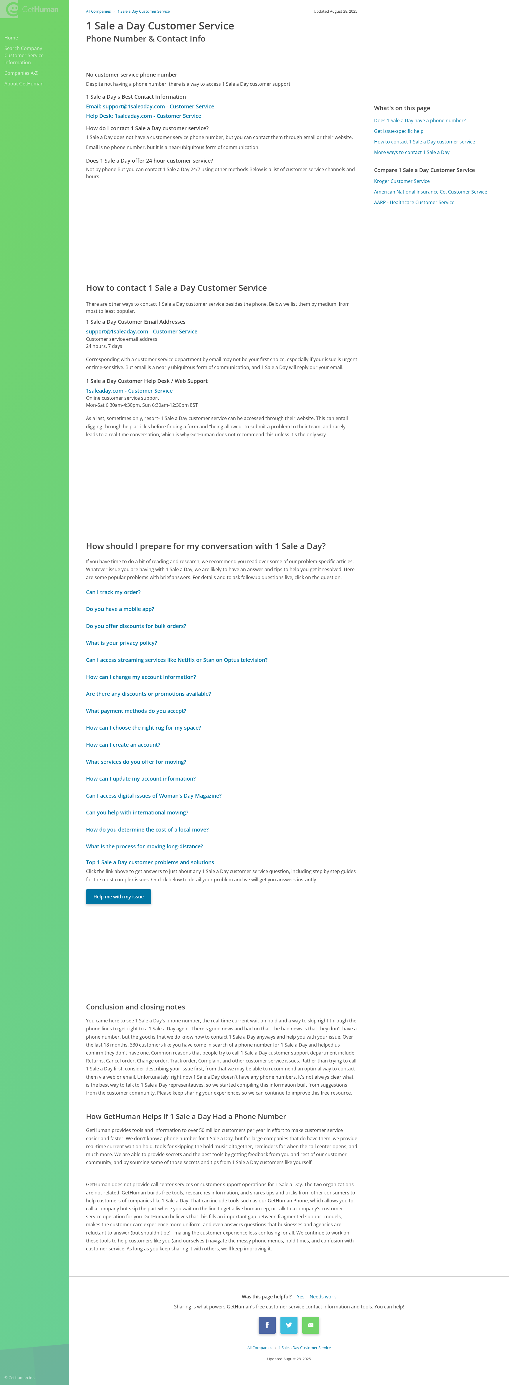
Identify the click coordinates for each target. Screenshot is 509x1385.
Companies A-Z (21, 73)
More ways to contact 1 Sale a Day (411, 152)
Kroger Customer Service (402, 181)
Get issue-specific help (399, 131)
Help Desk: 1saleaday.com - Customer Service (143, 115)
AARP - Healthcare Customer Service (414, 202)
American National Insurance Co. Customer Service (430, 192)
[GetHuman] (29, 9)
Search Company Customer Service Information (24, 55)
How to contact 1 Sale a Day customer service (424, 141)
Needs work (323, 1296)
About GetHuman (24, 83)
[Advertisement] (221, 230)
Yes (301, 1296)
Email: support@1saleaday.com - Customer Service (150, 106)
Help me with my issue (118, 896)
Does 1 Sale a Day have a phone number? (420, 120)
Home (11, 37)
